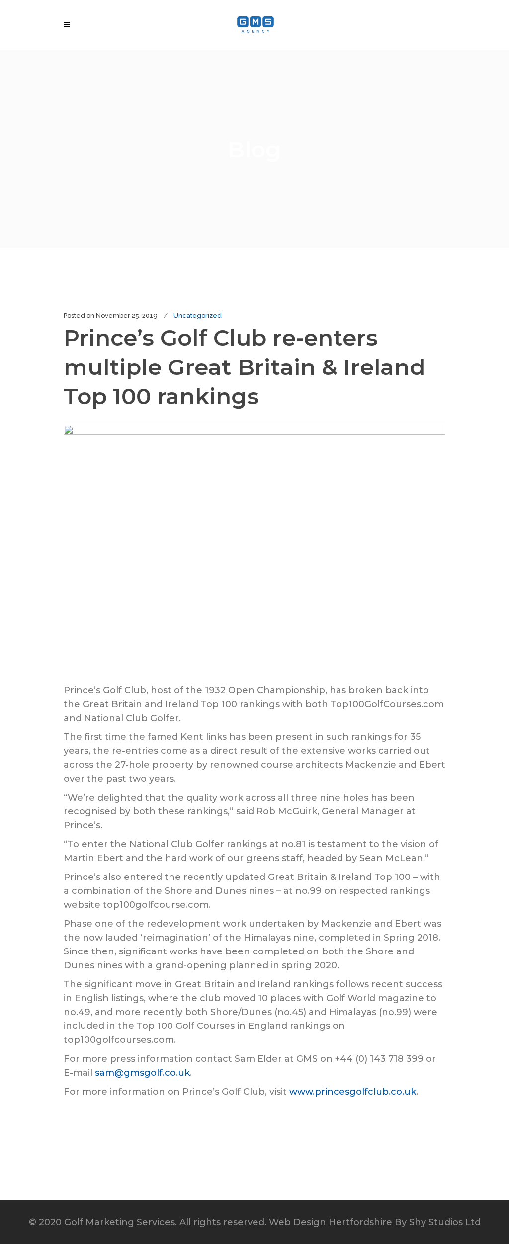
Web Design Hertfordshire (330, 1222)
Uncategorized (197, 315)
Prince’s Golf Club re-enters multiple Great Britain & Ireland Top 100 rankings (244, 367)
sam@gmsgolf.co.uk (142, 1072)
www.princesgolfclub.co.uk (352, 1091)
